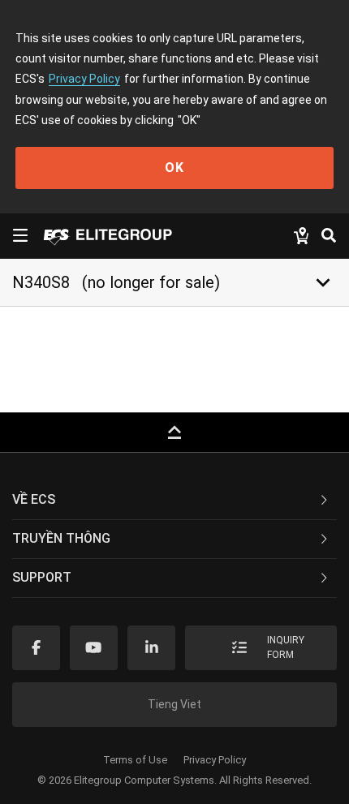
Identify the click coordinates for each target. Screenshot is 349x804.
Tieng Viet (174, 704)
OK (174, 167)
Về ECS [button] (33, 499)
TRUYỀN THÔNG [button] (61, 538)
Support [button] (41, 577)
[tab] (174, 500)
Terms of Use (135, 760)
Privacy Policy (84, 78)
